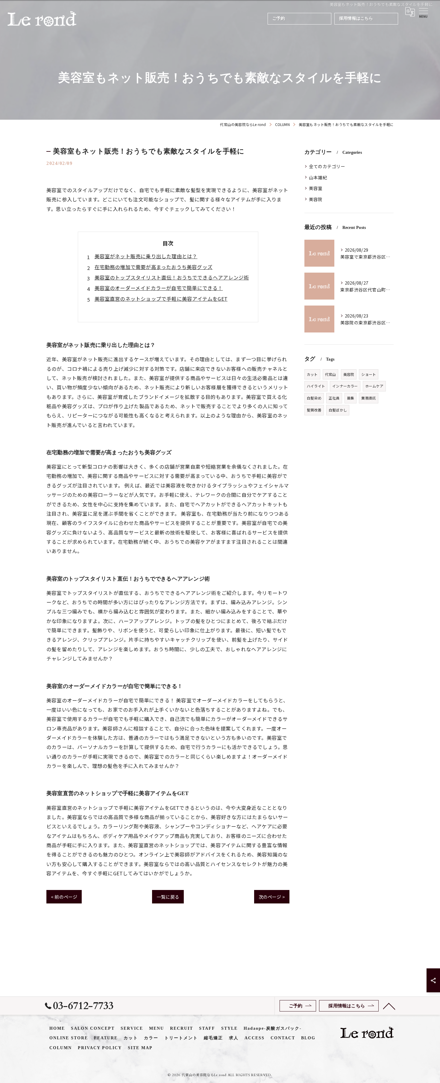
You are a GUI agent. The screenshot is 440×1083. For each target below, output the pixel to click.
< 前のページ (64, 897)
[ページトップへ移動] (389, 1006)
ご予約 (278, 18)
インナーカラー (345, 385)
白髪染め (314, 397)
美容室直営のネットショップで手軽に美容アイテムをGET (161, 298)
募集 (350, 397)
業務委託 (368, 397)
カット (312, 374)
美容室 (316, 188)
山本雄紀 (318, 177)
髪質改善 (314, 409)
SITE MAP (140, 1048)
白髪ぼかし (338, 409)
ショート (368, 374)
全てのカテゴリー (327, 166)
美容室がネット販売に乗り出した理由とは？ (146, 256)
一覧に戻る (168, 897)
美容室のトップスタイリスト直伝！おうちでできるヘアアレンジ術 (172, 277)
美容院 (316, 199)
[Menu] (423, 11)
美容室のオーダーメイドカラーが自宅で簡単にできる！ (159, 287)
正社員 (334, 397)
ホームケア (374, 385)
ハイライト (316, 385)
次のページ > (272, 897)
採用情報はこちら (356, 18)
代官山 (330, 374)
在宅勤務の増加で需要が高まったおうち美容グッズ (154, 267)
